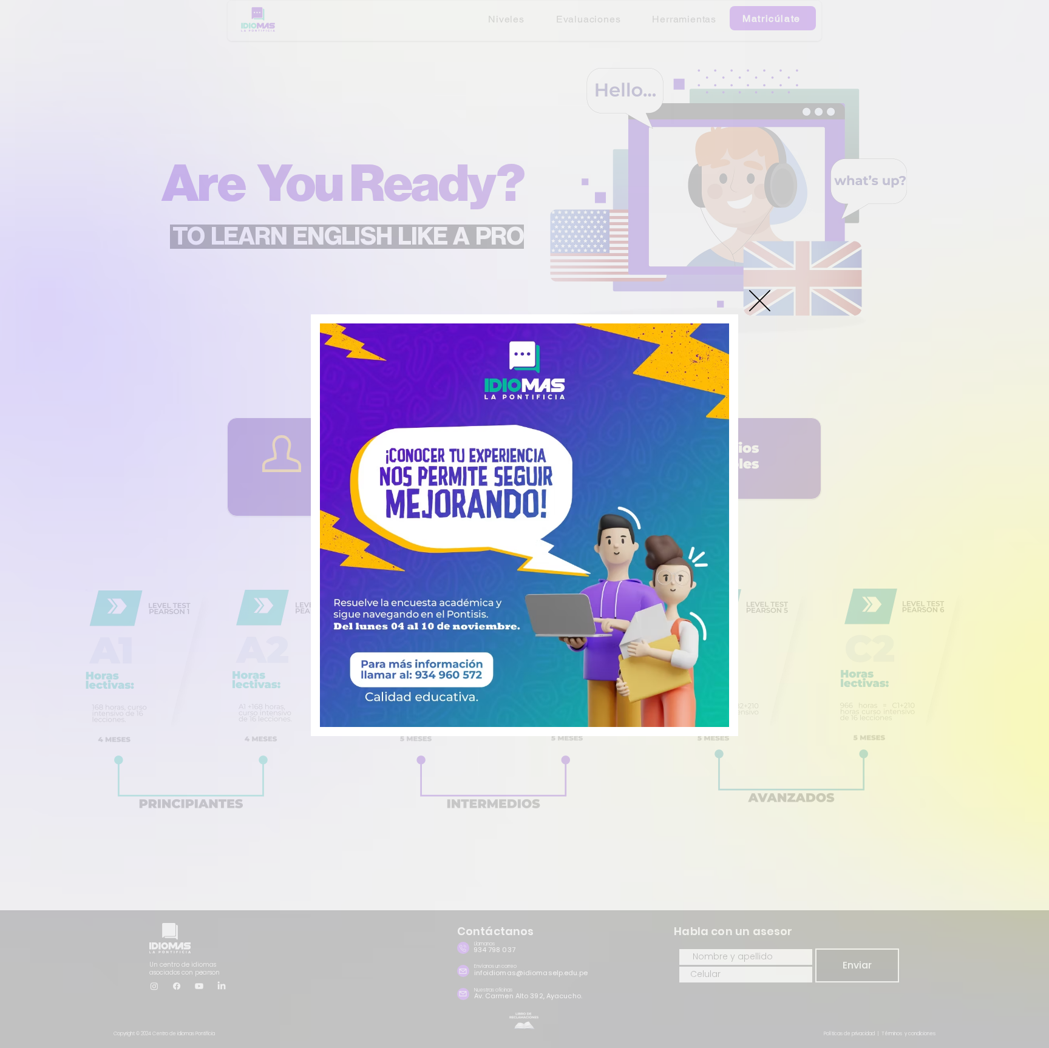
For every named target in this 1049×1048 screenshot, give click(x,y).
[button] (759, 300)
